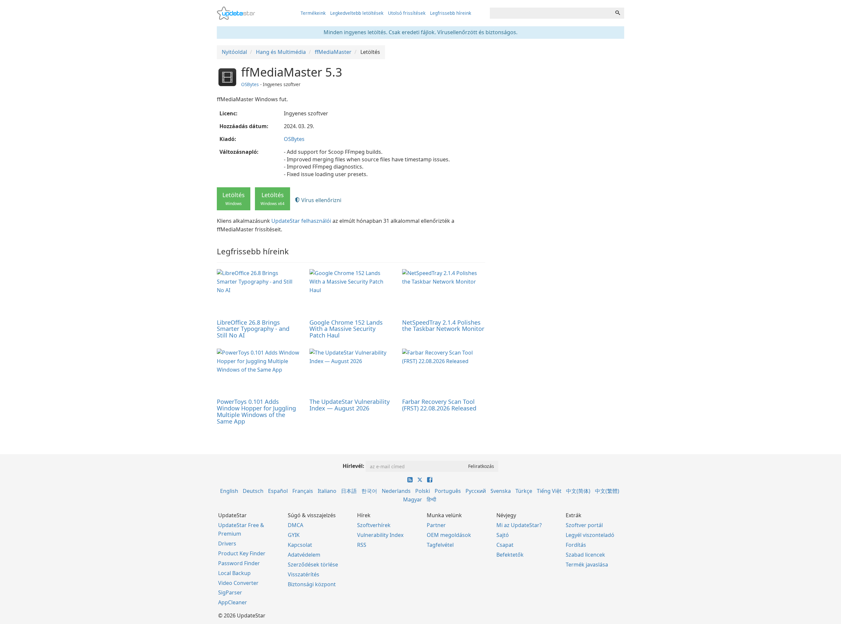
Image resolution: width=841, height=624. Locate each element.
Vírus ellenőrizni (320, 200)
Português (448, 491)
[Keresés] (617, 13)
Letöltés (233, 198)
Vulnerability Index (380, 535)
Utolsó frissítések (406, 13)
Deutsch (253, 491)
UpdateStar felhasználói (301, 220)
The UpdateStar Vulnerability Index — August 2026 (349, 405)
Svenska (500, 491)
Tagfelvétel (440, 544)
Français (302, 491)
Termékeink (313, 13)
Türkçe (523, 491)
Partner (436, 525)
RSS (361, 544)
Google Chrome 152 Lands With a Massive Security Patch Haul (346, 328)
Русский (476, 491)
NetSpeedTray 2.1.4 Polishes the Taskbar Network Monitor (443, 325)
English (229, 491)
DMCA (295, 525)
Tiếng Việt (549, 491)
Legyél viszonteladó (590, 535)
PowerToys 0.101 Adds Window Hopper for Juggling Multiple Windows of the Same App (256, 411)
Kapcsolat (300, 544)
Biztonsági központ (312, 584)
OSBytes (250, 84)
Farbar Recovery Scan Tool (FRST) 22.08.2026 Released (439, 405)
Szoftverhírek (374, 525)
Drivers (227, 543)
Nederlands (396, 491)
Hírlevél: (353, 466)
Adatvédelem (304, 554)
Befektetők (510, 554)
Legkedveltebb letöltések (356, 13)
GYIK (294, 535)
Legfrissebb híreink (450, 13)
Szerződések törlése (313, 564)
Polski (422, 491)
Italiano (327, 491)
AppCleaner (232, 602)
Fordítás (576, 544)
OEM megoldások (449, 535)
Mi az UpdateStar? (519, 525)
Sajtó (502, 535)
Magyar (412, 499)
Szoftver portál (584, 525)
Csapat (504, 544)
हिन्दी (431, 499)
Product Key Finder (241, 553)
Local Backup (234, 573)
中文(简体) (578, 491)
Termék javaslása (587, 564)
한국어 (369, 491)
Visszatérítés (303, 574)
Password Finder (239, 563)
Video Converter (238, 583)
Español (278, 491)
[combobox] (550, 13)
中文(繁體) (607, 491)
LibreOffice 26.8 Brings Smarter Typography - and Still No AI (253, 328)
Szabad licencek (585, 554)
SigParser (230, 592)
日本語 (349, 491)
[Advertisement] (559, 112)
